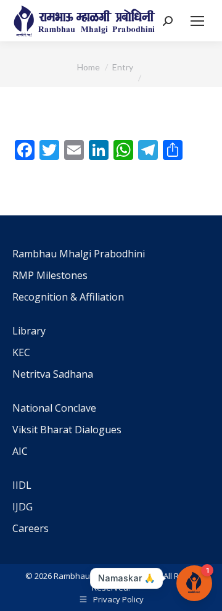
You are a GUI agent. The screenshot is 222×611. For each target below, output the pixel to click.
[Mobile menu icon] (197, 21)
